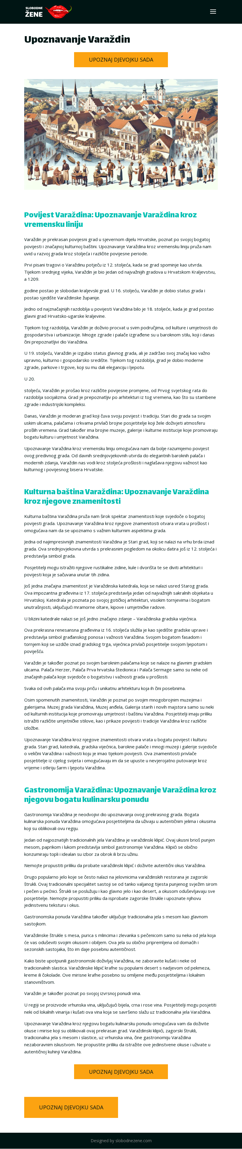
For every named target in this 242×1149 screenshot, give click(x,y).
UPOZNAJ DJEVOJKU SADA (121, 59)
